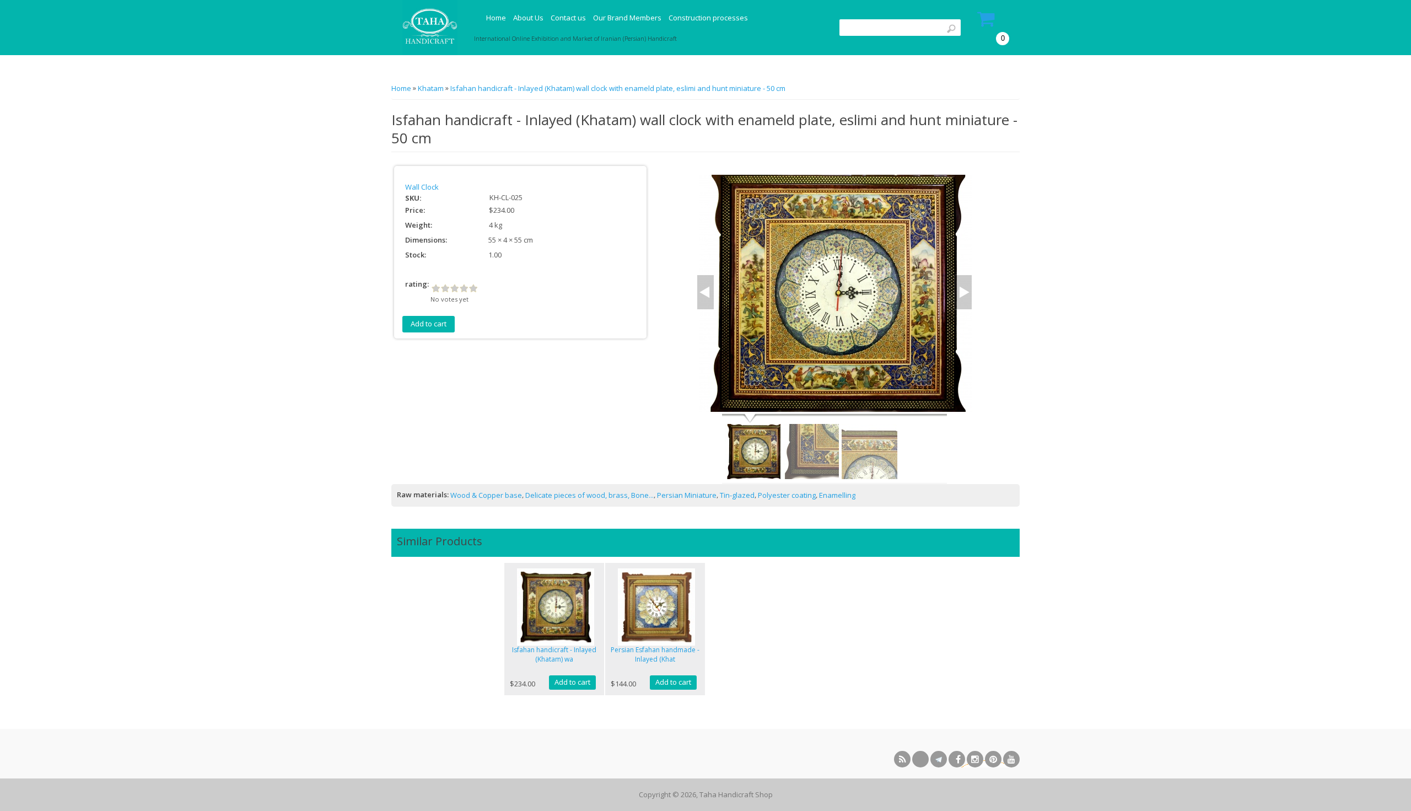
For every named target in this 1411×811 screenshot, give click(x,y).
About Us (528, 18)
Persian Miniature (687, 495)
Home (496, 18)
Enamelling (837, 495)
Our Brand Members (627, 18)
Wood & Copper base (486, 495)
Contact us (568, 18)
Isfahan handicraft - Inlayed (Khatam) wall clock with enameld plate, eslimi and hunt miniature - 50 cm (617, 88)
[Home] (428, 27)
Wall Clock (422, 187)
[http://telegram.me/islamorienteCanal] (938, 759)
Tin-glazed (737, 495)
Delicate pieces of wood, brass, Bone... (589, 495)
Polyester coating (787, 495)
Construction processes (708, 18)
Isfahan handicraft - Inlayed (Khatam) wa (554, 654)
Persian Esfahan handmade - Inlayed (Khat (655, 654)
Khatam (431, 88)
